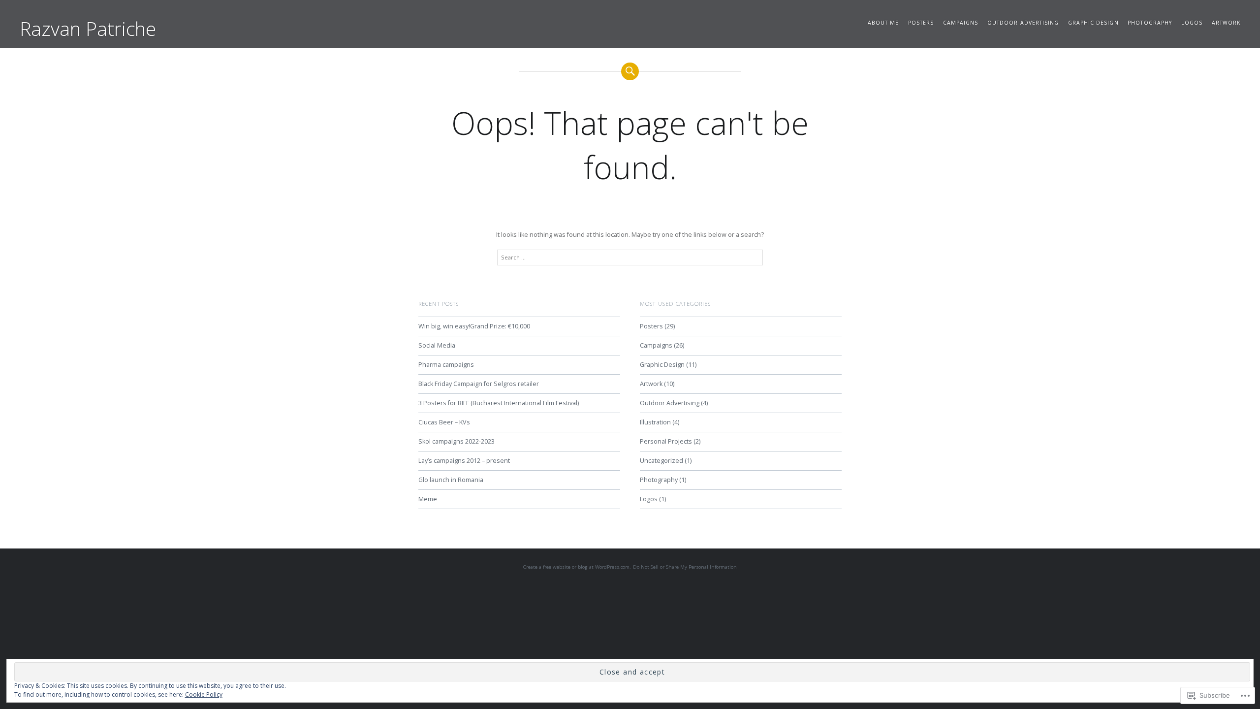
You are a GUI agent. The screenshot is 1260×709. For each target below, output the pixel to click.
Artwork (1226, 22)
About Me (883, 22)
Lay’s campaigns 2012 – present (464, 460)
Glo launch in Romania (450, 480)
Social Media (436, 345)
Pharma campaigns (446, 364)
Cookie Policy (203, 694)
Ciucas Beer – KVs (444, 422)
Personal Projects (666, 441)
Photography (1150, 22)
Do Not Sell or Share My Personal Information (685, 567)
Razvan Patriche (88, 28)
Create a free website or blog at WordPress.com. (577, 567)
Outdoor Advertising (1023, 22)
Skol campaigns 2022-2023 (456, 441)
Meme (427, 499)
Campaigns (960, 22)
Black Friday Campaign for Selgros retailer (478, 384)
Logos (1191, 22)
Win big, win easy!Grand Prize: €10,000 (474, 326)
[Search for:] (630, 258)
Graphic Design (1093, 22)
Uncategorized (661, 460)
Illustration (655, 422)
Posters (921, 22)
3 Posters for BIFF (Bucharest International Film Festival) (498, 403)
